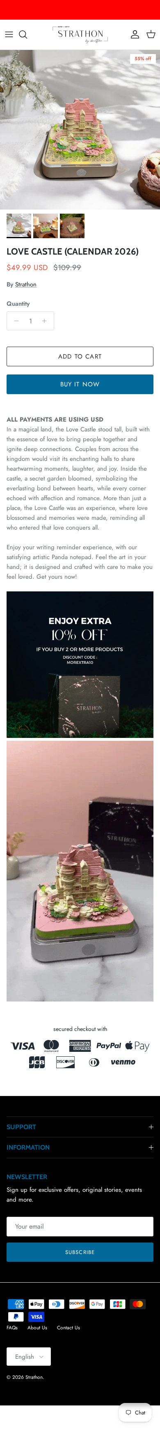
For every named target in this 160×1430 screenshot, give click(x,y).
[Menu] (9, 34)
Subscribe (79, 1252)
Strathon (26, 284)
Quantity (18, 304)
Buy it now (80, 384)
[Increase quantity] (46, 321)
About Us (37, 1327)
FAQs (12, 1327)
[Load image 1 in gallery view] (80, 130)
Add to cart (80, 356)
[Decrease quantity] (14, 321)
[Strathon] (80, 34)
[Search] (27, 34)
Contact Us (68, 1327)
